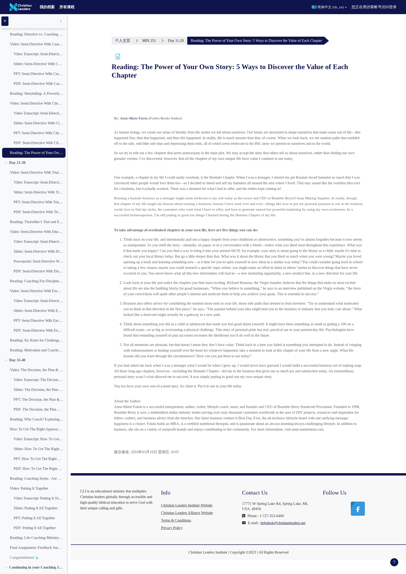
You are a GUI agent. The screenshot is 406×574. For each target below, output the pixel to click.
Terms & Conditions (176, 520)
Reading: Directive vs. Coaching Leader (36, 34)
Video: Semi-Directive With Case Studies (36, 44)
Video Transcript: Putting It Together (38, 498)
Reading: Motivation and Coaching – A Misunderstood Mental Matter (36, 350)
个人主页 (122, 41)
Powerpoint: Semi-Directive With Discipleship (38, 261)
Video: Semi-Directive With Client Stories (36, 103)
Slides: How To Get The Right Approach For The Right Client (38, 449)
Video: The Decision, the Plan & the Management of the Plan (36, 370)
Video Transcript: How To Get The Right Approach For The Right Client (38, 439)
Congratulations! (22, 557)
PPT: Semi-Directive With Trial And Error (38, 202)
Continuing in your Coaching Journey (36, 567)
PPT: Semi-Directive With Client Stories (38, 133)
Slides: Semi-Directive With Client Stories (38, 123)
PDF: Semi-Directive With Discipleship (38, 271)
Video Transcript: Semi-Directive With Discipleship (38, 242)
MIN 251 (149, 41)
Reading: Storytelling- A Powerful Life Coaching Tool (36, 93)
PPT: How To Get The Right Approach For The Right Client (38, 459)
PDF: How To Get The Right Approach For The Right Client (38, 469)
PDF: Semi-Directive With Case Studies (38, 84)
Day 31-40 (17, 360)
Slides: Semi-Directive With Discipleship (38, 251)
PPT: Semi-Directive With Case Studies (38, 74)
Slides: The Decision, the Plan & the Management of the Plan (38, 390)
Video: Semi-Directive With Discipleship (36, 232)
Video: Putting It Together (29, 488)
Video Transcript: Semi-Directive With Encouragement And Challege (38, 301)
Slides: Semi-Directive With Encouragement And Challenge (38, 311)
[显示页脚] (394, 562)
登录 (393, 7)
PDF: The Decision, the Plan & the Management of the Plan (38, 409)
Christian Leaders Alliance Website (187, 513)
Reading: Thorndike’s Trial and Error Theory (36, 222)
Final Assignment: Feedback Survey (36, 548)
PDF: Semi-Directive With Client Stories (38, 143)
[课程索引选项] (61, 21)
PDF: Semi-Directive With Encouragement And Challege (38, 330)
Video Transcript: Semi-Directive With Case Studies (38, 54)
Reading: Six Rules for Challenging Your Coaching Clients (36, 340)
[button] (329, 7)
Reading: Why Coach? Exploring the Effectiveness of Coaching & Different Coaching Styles (36, 419)
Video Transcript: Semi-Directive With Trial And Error (38, 182)
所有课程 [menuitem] (66, 7)
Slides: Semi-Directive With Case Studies (38, 64)
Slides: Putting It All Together (36, 508)
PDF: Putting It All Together (35, 528)
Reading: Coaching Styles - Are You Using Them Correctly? (36, 478)
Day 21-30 (17, 163)
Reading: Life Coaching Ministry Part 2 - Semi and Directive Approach (36, 538)
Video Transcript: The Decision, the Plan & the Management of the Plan (38, 380)
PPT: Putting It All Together (34, 518)
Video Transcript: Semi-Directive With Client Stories (38, 113)
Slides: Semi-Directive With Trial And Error (38, 192)
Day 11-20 (176, 41)
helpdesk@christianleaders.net (283, 523)
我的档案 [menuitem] (47, 7)
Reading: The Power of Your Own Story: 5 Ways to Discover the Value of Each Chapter (36, 153)
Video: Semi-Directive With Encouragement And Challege (36, 291)
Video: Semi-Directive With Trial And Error (36, 172)
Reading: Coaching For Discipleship (36, 281)
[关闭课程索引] (5, 21)
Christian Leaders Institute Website (186, 505)
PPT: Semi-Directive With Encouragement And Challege (38, 320)
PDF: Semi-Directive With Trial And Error (38, 212)
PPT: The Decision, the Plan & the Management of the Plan (38, 399)
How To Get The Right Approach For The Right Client (36, 429)
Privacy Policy (172, 528)
